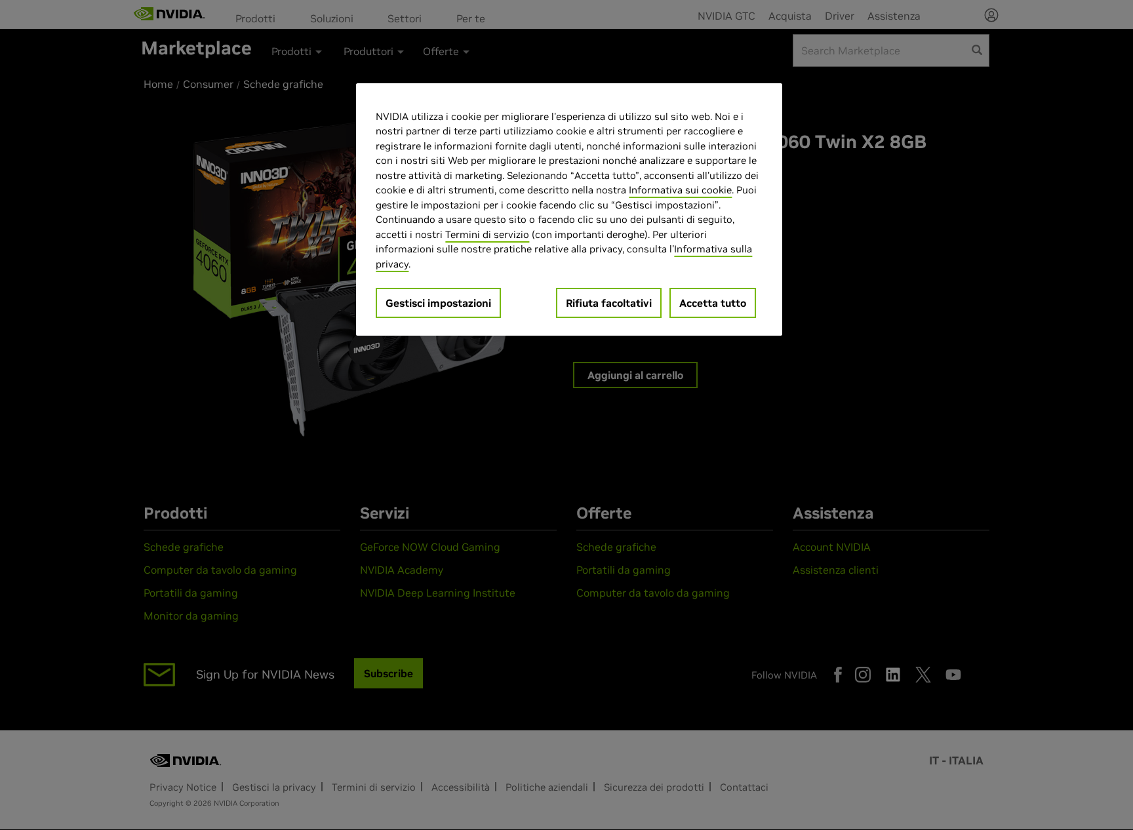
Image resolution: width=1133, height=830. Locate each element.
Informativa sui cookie (680, 190)
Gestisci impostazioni (438, 302)
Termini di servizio (487, 234)
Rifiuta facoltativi (609, 302)
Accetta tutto (712, 302)
